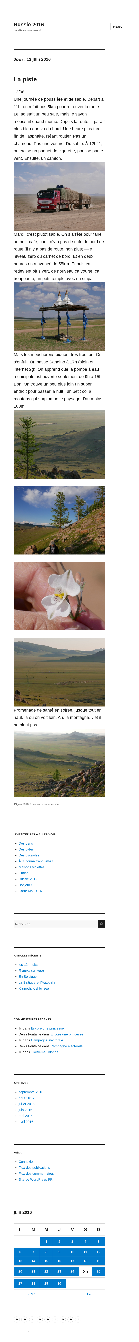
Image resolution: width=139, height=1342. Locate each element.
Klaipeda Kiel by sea (34, 988)
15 (46, 1261)
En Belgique (28, 976)
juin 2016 (25, 1110)
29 (46, 1283)
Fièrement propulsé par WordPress (49, 1330)
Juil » (87, 1294)
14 (33, 1261)
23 (59, 1271)
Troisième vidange (44, 1052)
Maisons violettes (32, 867)
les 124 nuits (28, 965)
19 (98, 1261)
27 (20, 1283)
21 (33, 1271)
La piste (25, 79)
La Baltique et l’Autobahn (37, 982)
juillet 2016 (27, 1104)
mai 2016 (26, 1116)
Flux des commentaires (36, 1173)
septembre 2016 (31, 1092)
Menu (118, 26)
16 (59, 1261)
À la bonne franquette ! (36, 861)
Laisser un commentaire (45, 804)
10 (72, 1252)
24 (72, 1271)
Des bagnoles (29, 855)
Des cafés (26, 849)
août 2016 (26, 1098)
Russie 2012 (28, 879)
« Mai (32, 1294)
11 (85, 1252)
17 (72, 1261)
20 (20, 1271)
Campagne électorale (47, 1040)
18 (85, 1261)
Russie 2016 (29, 25)
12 (98, 1252)
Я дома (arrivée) (31, 970)
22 (46, 1271)
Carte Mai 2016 (30, 891)
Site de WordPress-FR (36, 1179)
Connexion (27, 1162)
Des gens (26, 843)
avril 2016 (26, 1122)
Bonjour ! (25, 885)
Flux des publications (34, 1167)
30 (59, 1283)
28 (33, 1283)
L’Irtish (23, 873)
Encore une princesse (47, 1028)
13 (20, 1261)
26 (98, 1271)
